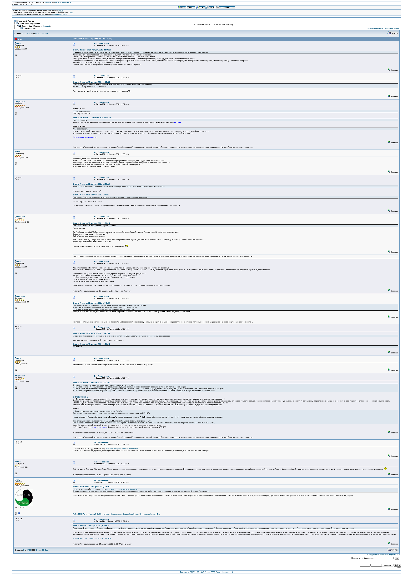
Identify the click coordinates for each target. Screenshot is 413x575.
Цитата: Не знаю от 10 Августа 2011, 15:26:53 (92, 382)
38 (30, 33)
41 (39, 33)
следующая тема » (391, 28)
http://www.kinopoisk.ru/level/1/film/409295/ (122, 449)
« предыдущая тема (375, 28)
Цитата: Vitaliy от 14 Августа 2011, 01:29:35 (91, 525)
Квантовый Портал (25, 21)
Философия (27, 26)
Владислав (20, 102)
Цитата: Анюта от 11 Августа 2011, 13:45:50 (91, 303)
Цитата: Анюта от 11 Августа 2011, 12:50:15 (91, 184)
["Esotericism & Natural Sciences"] (19, 514)
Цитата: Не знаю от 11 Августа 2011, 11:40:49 (92, 117)
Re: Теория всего (101, 44)
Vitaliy (17, 480)
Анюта (17, 43)
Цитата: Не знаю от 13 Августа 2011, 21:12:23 (92, 487)
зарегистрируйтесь (63, 2)
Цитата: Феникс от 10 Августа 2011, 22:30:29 (92, 50)
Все (46, 33)
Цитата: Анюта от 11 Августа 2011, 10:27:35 (91, 82)
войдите (48, 2)
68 (43, 33)
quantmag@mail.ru (59, 14)
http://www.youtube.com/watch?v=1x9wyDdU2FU (92, 538)
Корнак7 (46, 26)
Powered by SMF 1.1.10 (189, 572)
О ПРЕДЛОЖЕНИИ (80, 397)
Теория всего (29, 28)
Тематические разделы (30, 24)
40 (36, 33)
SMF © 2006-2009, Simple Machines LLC (217, 572)
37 (28, 33)
